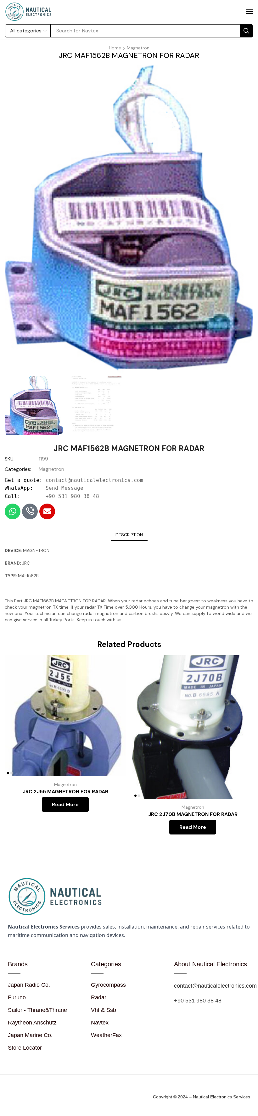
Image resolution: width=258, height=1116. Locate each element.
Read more (114, 735)
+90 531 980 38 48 (72, 496)
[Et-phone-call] (30, 511)
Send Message (64, 488)
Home (115, 48)
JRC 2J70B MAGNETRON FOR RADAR (193, 814)
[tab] (129, 535)
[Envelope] (47, 511)
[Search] (246, 31)
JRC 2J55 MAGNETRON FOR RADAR (65, 791)
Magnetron (138, 48)
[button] (249, 11)
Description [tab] (129, 535)
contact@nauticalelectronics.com (94, 480)
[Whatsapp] (12, 511)
